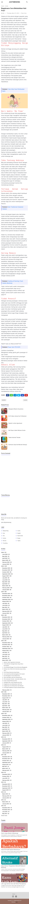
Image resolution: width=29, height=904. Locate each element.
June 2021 (5, 701)
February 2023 (6, 636)
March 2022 (6, 660)
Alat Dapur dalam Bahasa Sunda (16, 430)
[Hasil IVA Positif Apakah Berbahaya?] (14, 847)
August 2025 (6, 576)
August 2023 (6, 625)
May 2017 (5, 766)
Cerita (18, 530)
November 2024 (7, 595)
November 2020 (7, 715)
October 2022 (6, 646)
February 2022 (6, 690)
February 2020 (6, 733)
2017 (3, 754)
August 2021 (6, 697)
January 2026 (6, 564)
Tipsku (18, 540)
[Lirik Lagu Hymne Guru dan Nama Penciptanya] (14, 882)
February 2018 (6, 750)
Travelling (5, 543)
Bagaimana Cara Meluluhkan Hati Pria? (13, 684)
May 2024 (5, 607)
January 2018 (6, 752)
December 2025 (7, 568)
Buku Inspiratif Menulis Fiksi (10, 680)
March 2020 (6, 731)
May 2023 (5, 630)
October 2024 (6, 597)
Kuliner (4, 538)
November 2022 (7, 644)
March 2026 (6, 560)
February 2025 (7, 587)
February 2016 (6, 780)
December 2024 (7, 593)
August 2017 (6, 764)
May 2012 (5, 813)
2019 (3, 737)
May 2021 (5, 703)
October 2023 (6, 621)
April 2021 (5, 705)
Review (4, 540)
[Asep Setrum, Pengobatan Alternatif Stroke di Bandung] (14, 864)
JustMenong (14, 2)
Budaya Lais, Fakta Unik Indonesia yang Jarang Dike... (14, 669)
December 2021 (6, 694)
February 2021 (6, 709)
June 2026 (5, 554)
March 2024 (6, 609)
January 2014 (6, 797)
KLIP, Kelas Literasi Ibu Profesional (17, 416)
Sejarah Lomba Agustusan (15, 423)
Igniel (17, 902)
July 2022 (5, 652)
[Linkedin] (22, 395)
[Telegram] (15, 395)
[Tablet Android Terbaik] (4, 440)
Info (4, 535)
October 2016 (6, 776)
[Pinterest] (26, 395)
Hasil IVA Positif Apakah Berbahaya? (10, 849)
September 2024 (7, 599)
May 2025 (6, 581)
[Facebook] (7, 395)
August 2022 (6, 650)
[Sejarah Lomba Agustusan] (4, 425)
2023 (3, 615)
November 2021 (7, 695)
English (19, 533)
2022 (3, 640)
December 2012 (6, 807)
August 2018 (6, 746)
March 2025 (6, 585)
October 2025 (6, 572)
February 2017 (6, 770)
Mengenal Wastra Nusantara (15, 409)
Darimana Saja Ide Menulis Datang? (17, 444)
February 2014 (6, 796)
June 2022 (5, 654)
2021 (3, 692)
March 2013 (6, 801)
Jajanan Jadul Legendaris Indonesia (12, 662)
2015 (3, 782)
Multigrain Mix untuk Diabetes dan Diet (13, 682)
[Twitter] (11, 395)
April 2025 (5, 583)
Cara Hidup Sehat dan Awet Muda (11, 672)
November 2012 (7, 809)
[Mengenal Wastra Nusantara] (4, 411)
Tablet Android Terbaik (14, 437)
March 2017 (6, 768)
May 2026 (5, 556)
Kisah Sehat (20, 535)
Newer (4, 400)
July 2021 (5, 699)
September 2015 (7, 788)
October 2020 (6, 717)
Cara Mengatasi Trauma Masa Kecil (12, 675)
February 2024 (6, 611)
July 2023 (5, 627)
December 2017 (7, 756)
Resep (18, 538)
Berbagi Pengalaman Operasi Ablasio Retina (14, 687)
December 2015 (6, 784)
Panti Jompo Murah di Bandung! (9, 833)
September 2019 (7, 741)
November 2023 (7, 619)
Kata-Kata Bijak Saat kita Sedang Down (13, 677)
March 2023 (6, 634)
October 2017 (6, 760)
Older (25, 400)
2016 (3, 772)
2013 (3, 799)
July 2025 (5, 577)
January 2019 (6, 743)
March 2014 (6, 794)
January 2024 (6, 613)
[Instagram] (13, 896)
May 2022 (5, 656)
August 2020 (6, 721)
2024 (3, 591)
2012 (3, 805)
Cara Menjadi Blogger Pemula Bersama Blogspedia (15, 667)
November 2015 (7, 786)
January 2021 (6, 711)
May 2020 (5, 727)
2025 (3, 566)
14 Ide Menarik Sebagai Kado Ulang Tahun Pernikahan (13, 664)
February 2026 (6, 562)
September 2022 (7, 648)
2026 (3, 552)
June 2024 (5, 605)
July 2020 (5, 723)
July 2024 (5, 603)
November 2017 (7, 758)
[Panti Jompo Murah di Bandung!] (14, 831)
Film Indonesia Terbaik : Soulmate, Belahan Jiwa (15, 679)
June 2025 (5, 579)
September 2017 (7, 762)
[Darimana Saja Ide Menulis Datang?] (4, 447)
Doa (4, 533)
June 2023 (5, 628)
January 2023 (6, 638)
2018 (3, 745)
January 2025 (6, 589)
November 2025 (7, 570)
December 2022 (7, 642)
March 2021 (6, 707)
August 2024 (6, 601)
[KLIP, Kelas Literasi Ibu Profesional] (4, 418)
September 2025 (7, 574)
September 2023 (7, 623)
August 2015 (6, 790)
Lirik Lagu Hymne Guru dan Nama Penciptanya (13, 883)
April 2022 (5, 658)
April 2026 (5, 558)
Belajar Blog (5, 530)
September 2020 (7, 719)
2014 (3, 792)
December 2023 (7, 617)
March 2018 (6, 748)
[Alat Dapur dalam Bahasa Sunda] (4, 432)
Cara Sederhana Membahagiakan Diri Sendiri (14, 674)
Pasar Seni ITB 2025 (14, 347)
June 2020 (5, 725)
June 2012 (5, 811)
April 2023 (5, 632)
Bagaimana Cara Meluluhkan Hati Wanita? (13, 685)
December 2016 (6, 774)
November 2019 (7, 739)
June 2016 (5, 778)
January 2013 (6, 803)
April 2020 (5, 729)
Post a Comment (25, 13)
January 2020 (6, 735)
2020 (3, 713)
